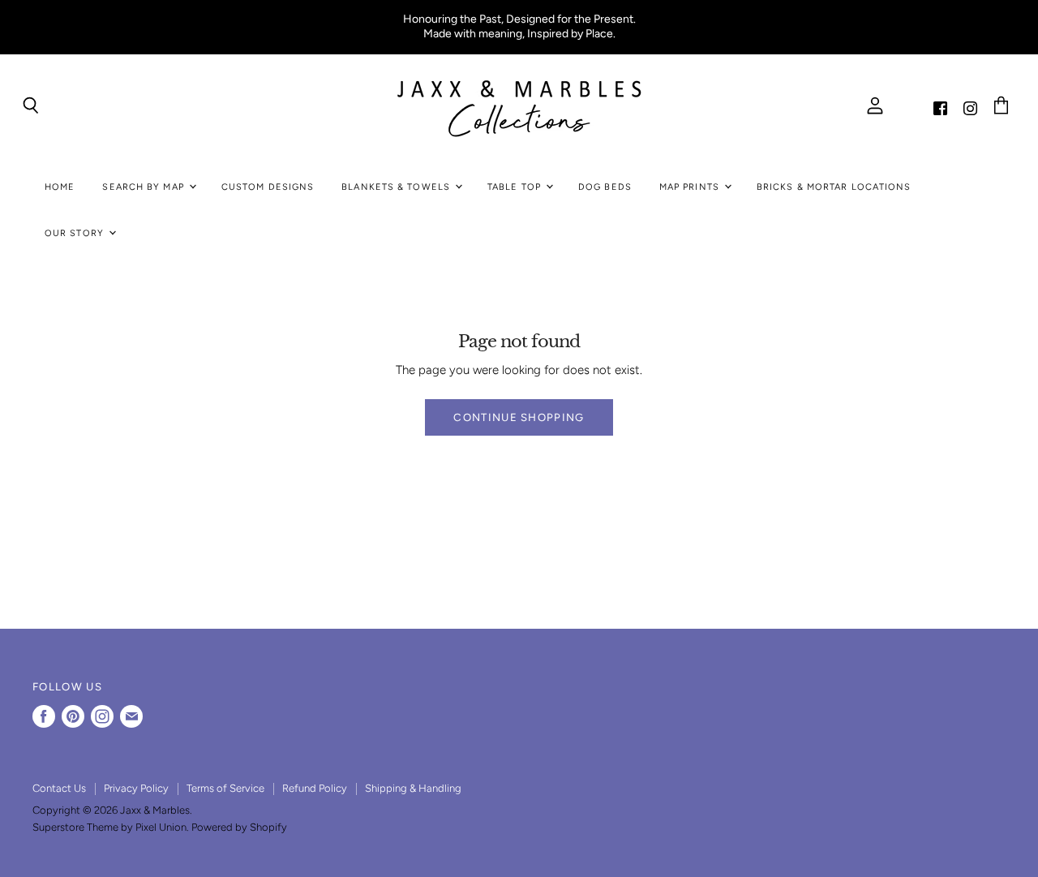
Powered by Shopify (239, 827)
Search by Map (144, 187)
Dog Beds (605, 187)
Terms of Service (225, 788)
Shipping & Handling (413, 788)
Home (60, 187)
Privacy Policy (136, 788)
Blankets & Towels (397, 187)
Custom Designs (267, 187)
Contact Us (59, 788)
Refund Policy (314, 788)
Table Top (515, 187)
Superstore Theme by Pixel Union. (110, 827)
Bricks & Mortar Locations (834, 187)
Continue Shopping (518, 417)
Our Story (76, 233)
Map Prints (691, 187)
